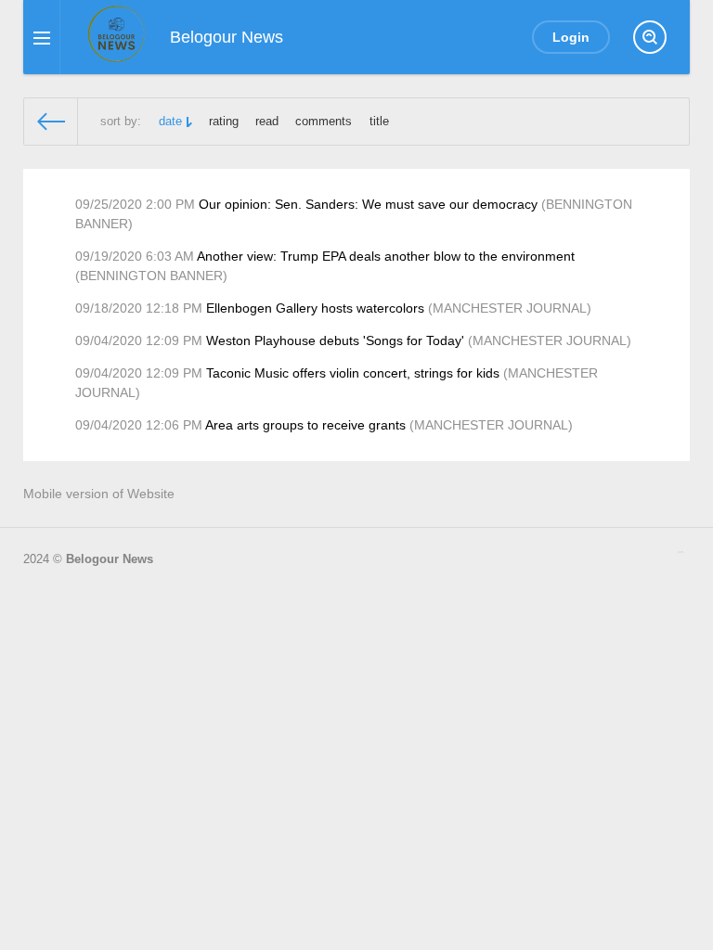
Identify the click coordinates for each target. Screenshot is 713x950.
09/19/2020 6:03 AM (134, 256)
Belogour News (109, 559)
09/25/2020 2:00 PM (135, 204)
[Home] (51, 121)
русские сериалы (681, 552)
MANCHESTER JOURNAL (510, 308)
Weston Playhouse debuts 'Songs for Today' (335, 340)
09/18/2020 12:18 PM (138, 308)
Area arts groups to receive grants (305, 424)
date (170, 121)
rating (224, 121)
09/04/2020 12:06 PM (138, 424)
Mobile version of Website (99, 493)
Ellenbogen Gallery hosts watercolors (315, 308)
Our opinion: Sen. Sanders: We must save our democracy (368, 204)
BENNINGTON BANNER (151, 275)
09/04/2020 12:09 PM (138, 340)
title (379, 121)
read (267, 121)
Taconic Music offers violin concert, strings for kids (352, 373)
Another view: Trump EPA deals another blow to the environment (386, 256)
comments (323, 121)
